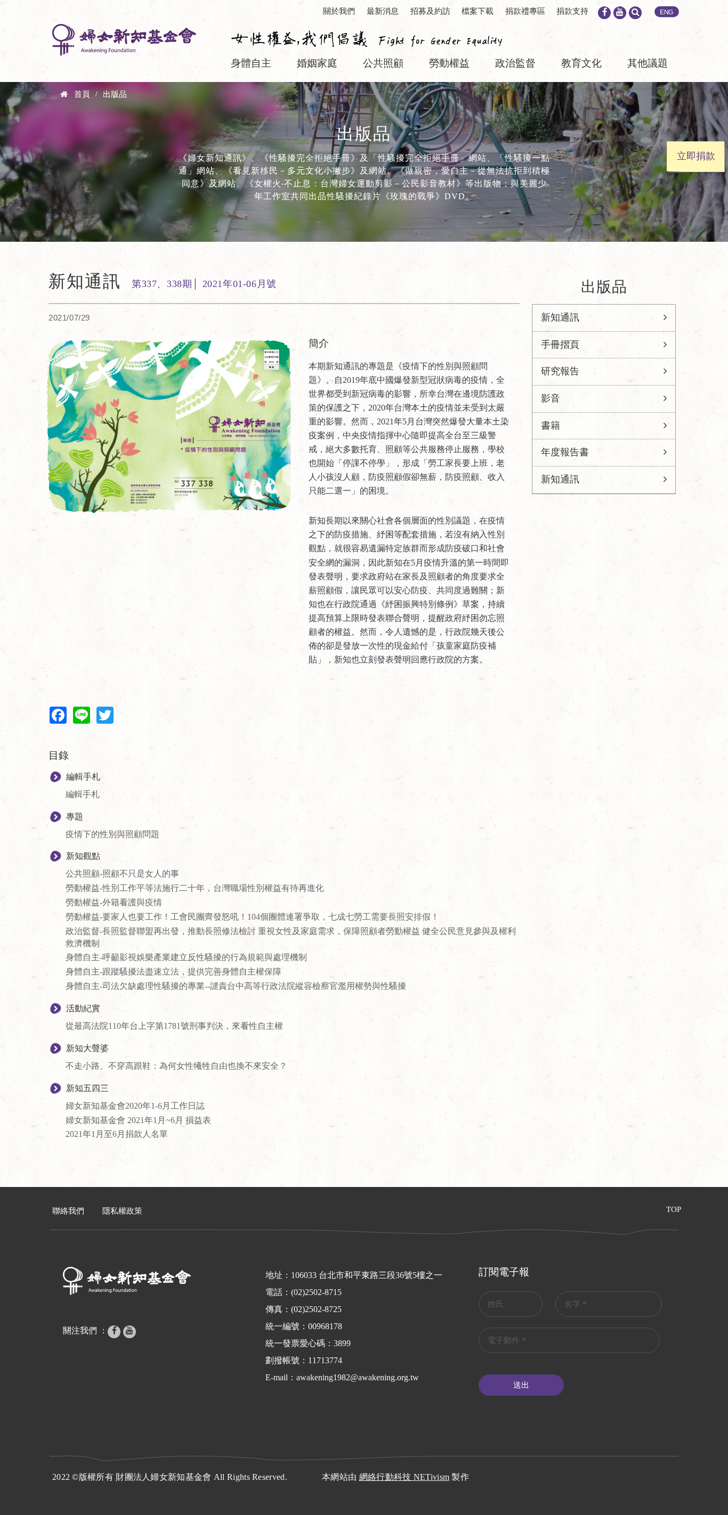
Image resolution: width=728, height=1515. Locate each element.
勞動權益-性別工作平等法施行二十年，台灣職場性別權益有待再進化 (195, 887)
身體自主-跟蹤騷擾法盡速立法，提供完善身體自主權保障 (173, 971)
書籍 (550, 425)
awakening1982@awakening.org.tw (357, 1377)
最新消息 (383, 11)
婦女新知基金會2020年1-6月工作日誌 (135, 1105)
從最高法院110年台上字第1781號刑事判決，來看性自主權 (174, 1025)
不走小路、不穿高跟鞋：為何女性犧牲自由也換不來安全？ (176, 1065)
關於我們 (339, 11)
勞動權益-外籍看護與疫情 (114, 902)
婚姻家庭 (317, 63)
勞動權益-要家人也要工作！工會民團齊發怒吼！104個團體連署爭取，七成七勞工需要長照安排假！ (252, 916)
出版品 (115, 94)
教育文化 (581, 63)
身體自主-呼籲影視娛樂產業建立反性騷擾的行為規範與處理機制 (186, 957)
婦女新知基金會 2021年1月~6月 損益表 (138, 1120)
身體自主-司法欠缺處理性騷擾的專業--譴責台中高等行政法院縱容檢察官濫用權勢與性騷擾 (236, 985)
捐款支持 (572, 11)
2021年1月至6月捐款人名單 (117, 1134)
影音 (550, 398)
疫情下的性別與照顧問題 (112, 834)
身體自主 (251, 63)
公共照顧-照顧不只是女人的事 (122, 873)
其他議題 (647, 63)
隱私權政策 (122, 1211)
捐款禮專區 (525, 11)
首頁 (82, 94)
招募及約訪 (430, 11)
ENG (667, 12)
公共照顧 (383, 63)
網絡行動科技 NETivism (404, 1476)
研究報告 (560, 371)
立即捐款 (696, 156)
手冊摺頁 (560, 344)
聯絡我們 (68, 1211)
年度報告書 (565, 452)
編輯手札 (83, 794)
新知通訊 (560, 317)
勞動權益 (449, 63)
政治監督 (515, 63)
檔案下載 (478, 11)
